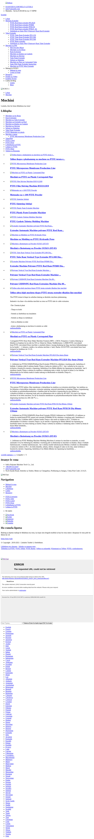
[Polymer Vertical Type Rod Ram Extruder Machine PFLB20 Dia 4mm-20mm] (39, 355)
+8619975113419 (12, 467)
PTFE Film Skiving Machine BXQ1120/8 (29, 186)
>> (15, 455)
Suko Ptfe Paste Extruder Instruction (23, 64)
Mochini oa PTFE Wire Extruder (22, 66)
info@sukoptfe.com (13, 9)
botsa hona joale (7, 539)
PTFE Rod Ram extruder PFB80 (22, 25)
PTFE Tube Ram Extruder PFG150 (23, 35)
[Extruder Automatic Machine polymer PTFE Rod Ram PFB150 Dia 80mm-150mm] (41, 404)
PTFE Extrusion (11, 497)
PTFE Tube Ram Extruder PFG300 (23, 37)
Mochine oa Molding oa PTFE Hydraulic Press (32, 239)
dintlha (18, 328)
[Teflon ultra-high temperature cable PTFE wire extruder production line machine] (38, 288)
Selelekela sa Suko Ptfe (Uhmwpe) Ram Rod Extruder (30, 31)
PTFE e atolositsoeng (74, 549)
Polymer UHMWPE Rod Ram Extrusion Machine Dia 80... (38, 284)
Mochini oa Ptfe (11, 46)
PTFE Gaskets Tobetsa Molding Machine (29, 221)
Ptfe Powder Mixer (17, 48)
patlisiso (13, 328)
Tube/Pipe (9, 138)
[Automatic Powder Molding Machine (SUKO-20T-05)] (29, 432)
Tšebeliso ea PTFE (8, 549)
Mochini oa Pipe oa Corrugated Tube (23, 62)
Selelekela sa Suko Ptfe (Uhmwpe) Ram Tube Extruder (30, 43)
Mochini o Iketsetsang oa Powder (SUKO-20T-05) (33, 248)
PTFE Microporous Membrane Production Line (27, 136)
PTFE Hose (10, 143)
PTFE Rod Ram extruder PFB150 (22, 27)
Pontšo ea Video (11, 77)
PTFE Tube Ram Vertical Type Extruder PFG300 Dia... (36, 257)
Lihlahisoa (9, 489)
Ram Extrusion (15, 52)
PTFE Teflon (20, 549)
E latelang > (10, 455)
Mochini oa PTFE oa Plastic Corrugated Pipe (31, 177)
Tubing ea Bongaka (13, 151)
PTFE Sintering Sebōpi (21, 204)
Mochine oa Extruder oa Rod (16, 122)
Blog (12, 85)
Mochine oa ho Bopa (17, 50)
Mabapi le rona (15, 70)
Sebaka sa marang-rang (27, 546)
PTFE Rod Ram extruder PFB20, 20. (23, 29)
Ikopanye (9, 74)
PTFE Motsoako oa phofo (15, 132)
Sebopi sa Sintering (17, 60)
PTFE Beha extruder (17, 41)
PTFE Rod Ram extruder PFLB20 (22, 23)
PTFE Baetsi (30, 549)
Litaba (12, 83)
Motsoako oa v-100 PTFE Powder (26, 195)
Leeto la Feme (15, 72)
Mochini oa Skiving (17, 56)
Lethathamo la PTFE (13, 145)
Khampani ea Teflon (58, 549)
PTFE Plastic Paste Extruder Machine (28, 212)
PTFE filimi (10, 149)
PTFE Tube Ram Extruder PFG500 (23, 39)
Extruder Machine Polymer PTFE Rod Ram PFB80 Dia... (37, 266)
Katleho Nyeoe (11, 79)
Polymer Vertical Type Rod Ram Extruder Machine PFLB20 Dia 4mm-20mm (46, 359)
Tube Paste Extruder (17, 58)
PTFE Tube (10, 499)
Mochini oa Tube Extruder (15, 120)
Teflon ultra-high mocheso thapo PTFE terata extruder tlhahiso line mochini (46, 292)
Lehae (8, 19)
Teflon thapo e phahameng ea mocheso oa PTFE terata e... (37, 159)
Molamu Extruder (12, 21)
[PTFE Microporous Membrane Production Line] (28, 378)
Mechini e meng (11, 134)
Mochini (9, 95)
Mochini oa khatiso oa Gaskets (21, 54)
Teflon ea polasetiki (43, 549)
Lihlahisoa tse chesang (9, 546)
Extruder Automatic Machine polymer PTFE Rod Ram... (37, 230)
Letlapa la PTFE (11, 147)
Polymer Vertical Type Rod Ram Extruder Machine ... (35, 275)
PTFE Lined (10, 141)
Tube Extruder (11, 33)
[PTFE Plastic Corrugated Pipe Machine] (27, 332)
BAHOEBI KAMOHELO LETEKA (19, 7)
